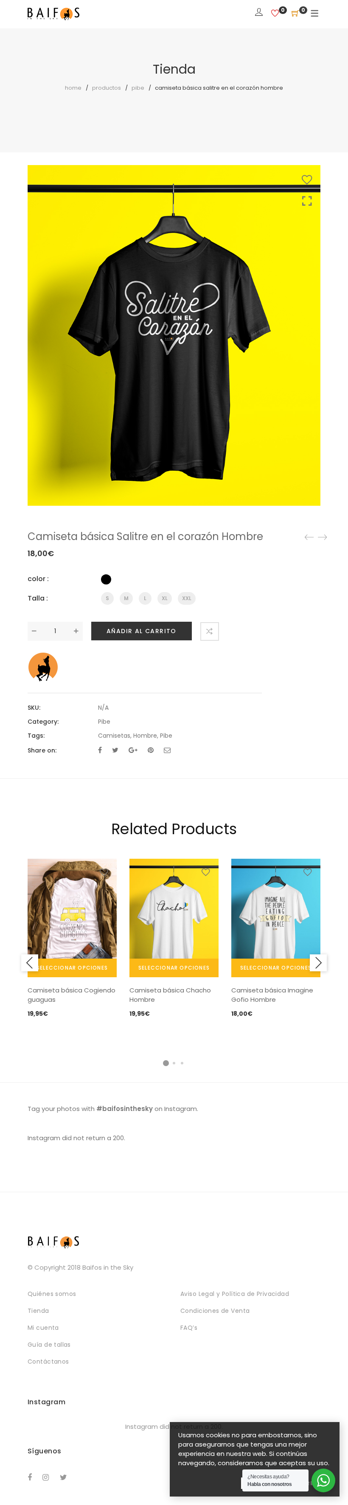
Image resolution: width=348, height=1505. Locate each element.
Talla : (38, 598)
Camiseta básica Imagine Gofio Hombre (272, 995)
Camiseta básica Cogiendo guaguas (71, 995)
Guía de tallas (49, 1344)
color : (38, 579)
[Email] (167, 750)
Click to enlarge (307, 201)
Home (73, 88)
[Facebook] (100, 750)
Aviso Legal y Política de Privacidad (234, 1294)
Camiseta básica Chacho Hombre (170, 995)
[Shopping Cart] (295, 13)
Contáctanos (48, 1361)
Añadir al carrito (142, 631)
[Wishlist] (275, 13)
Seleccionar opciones (72, 967)
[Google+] (133, 750)
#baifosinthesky (124, 1108)
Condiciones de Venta (215, 1311)
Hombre (145, 735)
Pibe (138, 88)
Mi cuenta (43, 1327)
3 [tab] (182, 1063)
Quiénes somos (52, 1294)
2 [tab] (174, 1063)
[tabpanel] (72, 939)
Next (318, 962)
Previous (29, 962)
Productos (106, 88)
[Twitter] (115, 750)
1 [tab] (166, 1063)
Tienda (38, 1311)
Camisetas (114, 735)
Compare (209, 631)
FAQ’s (188, 1327)
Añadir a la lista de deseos (307, 180)
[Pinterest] (151, 750)
